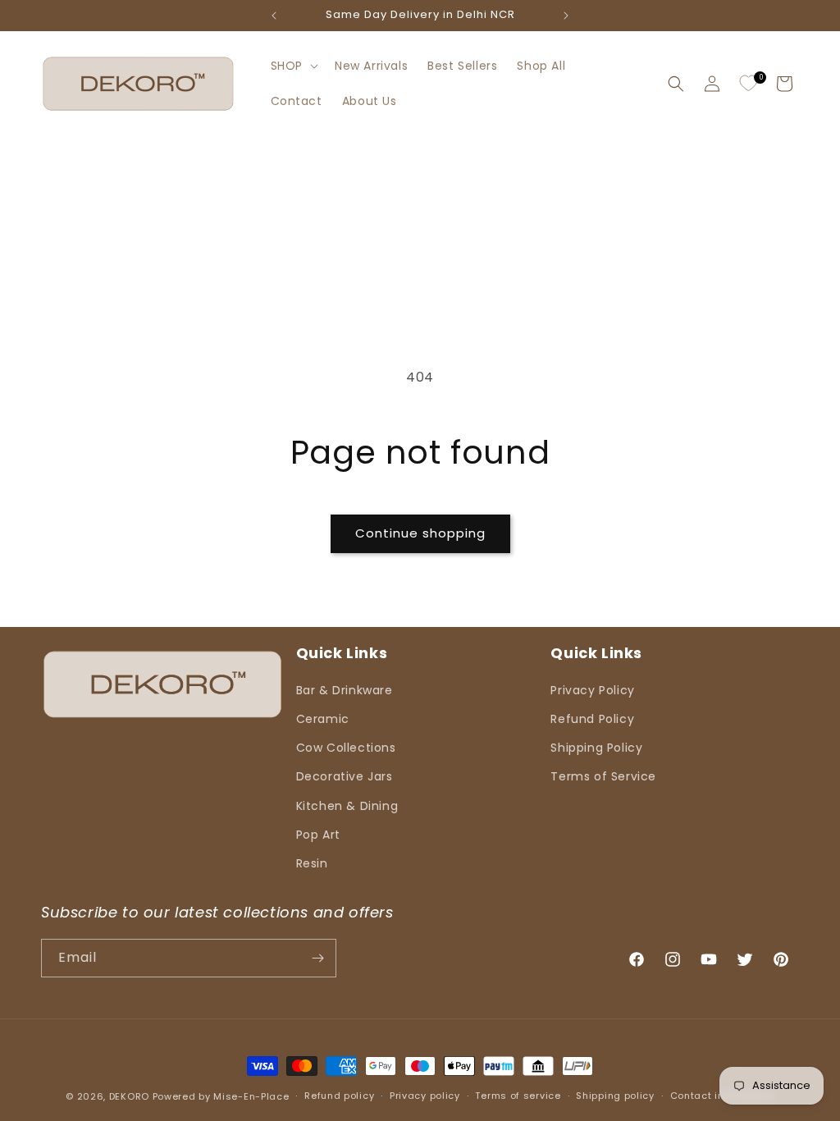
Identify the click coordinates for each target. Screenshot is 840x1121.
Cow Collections (346, 747)
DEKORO (129, 1096)
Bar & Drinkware (344, 690)
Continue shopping (420, 533)
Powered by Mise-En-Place (221, 1096)
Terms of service (517, 1095)
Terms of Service (603, 776)
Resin (312, 863)
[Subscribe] (317, 958)
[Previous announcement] (274, 15)
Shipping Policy (596, 747)
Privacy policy (425, 1095)
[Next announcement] (566, 15)
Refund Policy (592, 719)
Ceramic (322, 719)
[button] (293, 65)
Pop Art (318, 834)
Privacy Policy (592, 690)
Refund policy (339, 1095)
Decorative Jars (344, 776)
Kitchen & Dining (347, 806)
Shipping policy (615, 1095)
